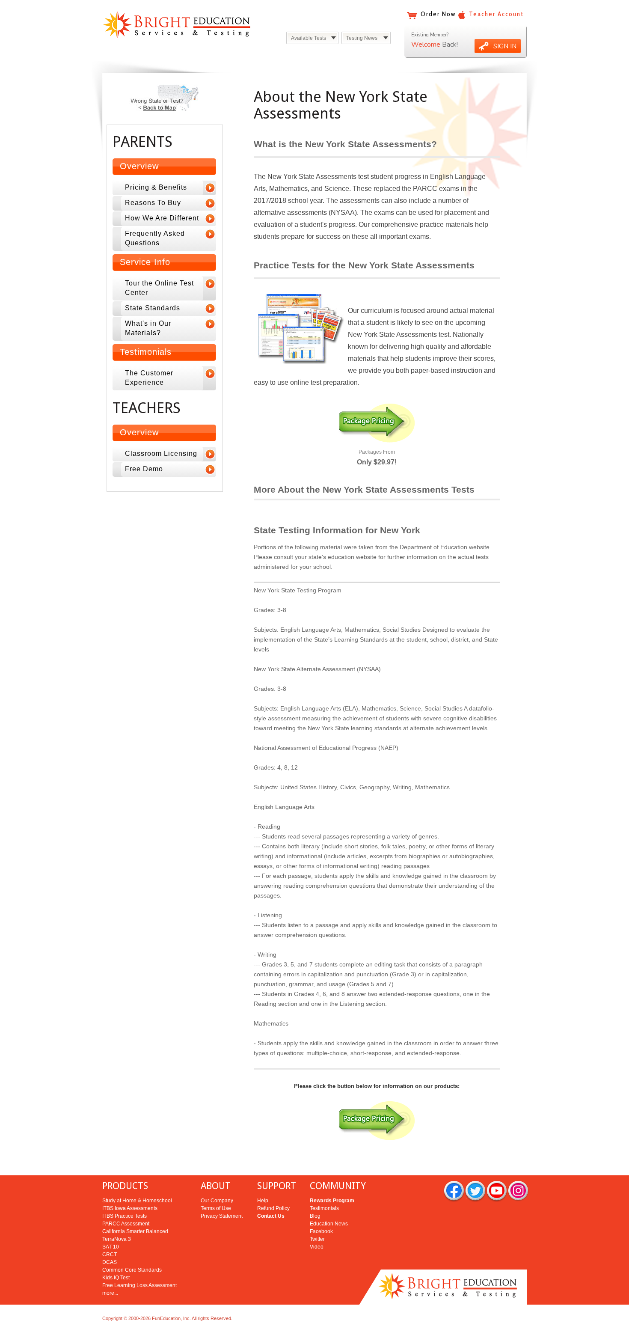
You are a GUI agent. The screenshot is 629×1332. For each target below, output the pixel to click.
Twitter (317, 1239)
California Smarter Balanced (135, 1231)
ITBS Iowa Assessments (129, 1208)
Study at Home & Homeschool (137, 1201)
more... (110, 1293)
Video (316, 1247)
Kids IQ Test (116, 1278)
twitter (475, 1191)
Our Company (217, 1201)
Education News (329, 1224)
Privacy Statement (222, 1216)
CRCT (109, 1255)
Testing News (361, 38)
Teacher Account (496, 14)
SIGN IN (504, 46)
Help (262, 1201)
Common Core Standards (132, 1270)
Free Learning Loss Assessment (139, 1285)
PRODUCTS (125, 1185)
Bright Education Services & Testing (176, 24)
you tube (496, 1191)
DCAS (109, 1262)
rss (518, 1191)
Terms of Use (216, 1208)
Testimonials (324, 1208)
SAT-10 (110, 1247)
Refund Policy (273, 1208)
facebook (454, 1191)
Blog (315, 1216)
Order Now (438, 14)
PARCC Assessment (125, 1224)
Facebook (321, 1231)
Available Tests (308, 38)
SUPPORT (276, 1185)
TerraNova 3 (116, 1239)
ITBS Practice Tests (124, 1216)
